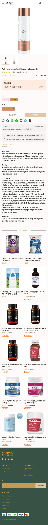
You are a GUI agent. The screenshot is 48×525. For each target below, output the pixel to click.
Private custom (6, 472)
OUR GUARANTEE (28, 465)
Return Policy (5, 499)
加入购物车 (13, 115)
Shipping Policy (6, 496)
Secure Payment (6, 502)
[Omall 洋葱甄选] (9, 3)
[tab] (4, 145)
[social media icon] (2, 459)
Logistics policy (28, 469)
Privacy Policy (5, 505)
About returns (27, 472)
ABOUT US (4, 465)
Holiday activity (6, 469)
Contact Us (4, 508)
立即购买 (35, 115)
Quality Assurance (28, 475)
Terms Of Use (5, 492)
